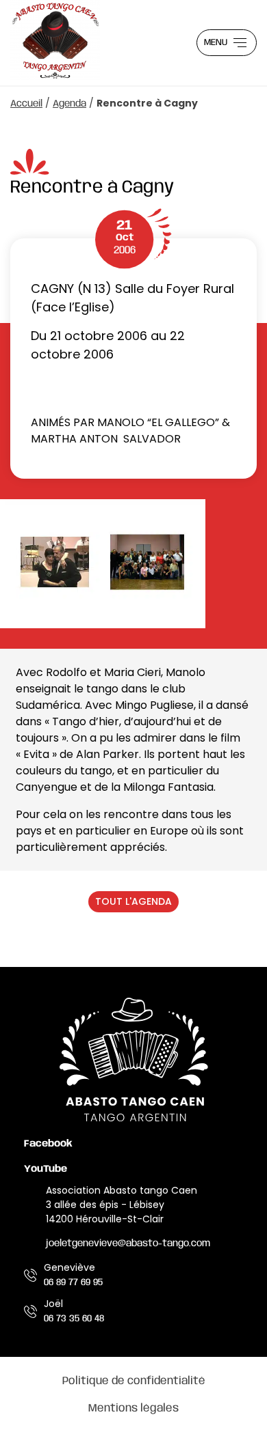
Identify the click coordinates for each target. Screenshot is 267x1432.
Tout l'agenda (133, 901)
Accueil (26, 104)
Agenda (69, 104)
